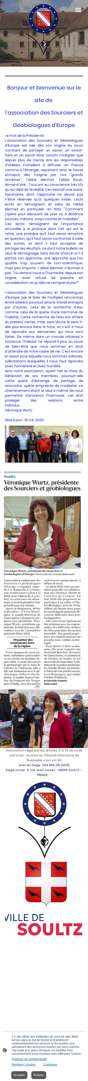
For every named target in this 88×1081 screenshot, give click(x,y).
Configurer (50, 1064)
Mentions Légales (23, 1064)
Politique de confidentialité (29, 1059)
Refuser (38, 1075)
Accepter (19, 1075)
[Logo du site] (43, 29)
